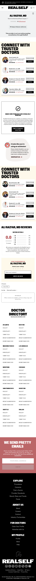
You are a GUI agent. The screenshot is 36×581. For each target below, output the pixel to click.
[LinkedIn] (6, 566)
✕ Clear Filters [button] (6, 286)
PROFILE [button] (30, 61)
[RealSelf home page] (18, 7)
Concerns (18, 487)
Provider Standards (18, 493)
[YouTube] (29, 566)
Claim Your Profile (18, 526)
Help (18, 545)
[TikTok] (23, 566)
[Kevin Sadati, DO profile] (5, 60)
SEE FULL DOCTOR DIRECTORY (18, 316)
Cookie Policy (20, 570)
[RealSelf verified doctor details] (7, 62)
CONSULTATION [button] (30, 58)
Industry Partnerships (18, 517)
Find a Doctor (18, 490)
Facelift (5, 328)
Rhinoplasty (6, 331)
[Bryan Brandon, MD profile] (5, 184)
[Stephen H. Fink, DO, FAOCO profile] (5, 80)
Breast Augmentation (9, 338)
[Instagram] (9, 566)
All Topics (27, 570)
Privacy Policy (24, 572)
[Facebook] (19, 566)
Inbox (18, 542)
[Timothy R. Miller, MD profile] (5, 91)
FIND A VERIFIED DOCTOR (18, 129)
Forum (18, 499)
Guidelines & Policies (10, 570)
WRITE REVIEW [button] (18, 276)
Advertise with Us (18, 529)
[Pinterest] (26, 566)
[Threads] (13, 566)
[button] (2, 8)
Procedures (18, 484)
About (18, 508)
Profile (18, 539)
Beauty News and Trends (18, 496)
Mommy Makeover (8, 341)
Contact (18, 514)
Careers (18, 511)
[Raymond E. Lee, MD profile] (5, 70)
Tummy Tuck (6, 334)
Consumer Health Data (13, 572)
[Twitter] (16, 566)
